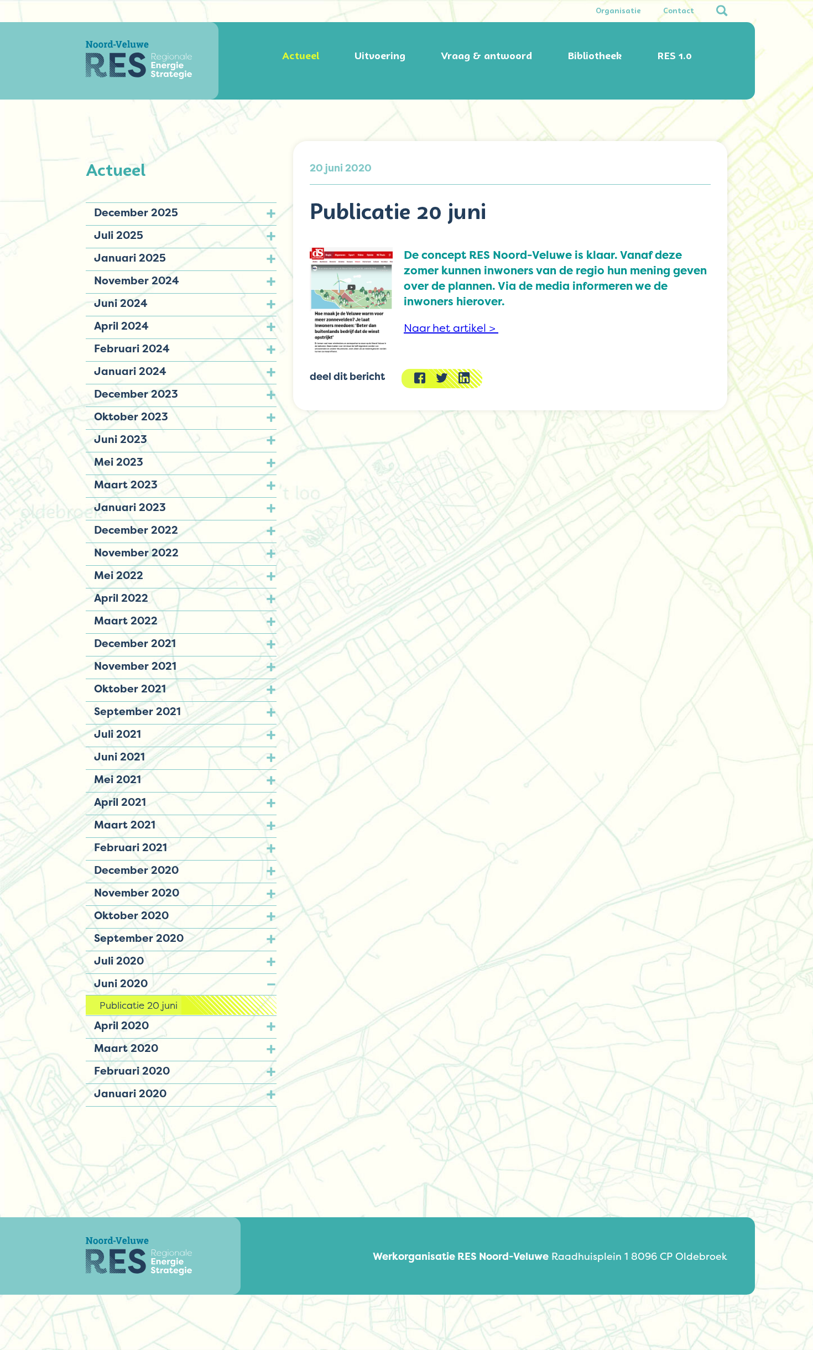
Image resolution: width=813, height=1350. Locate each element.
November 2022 (136, 552)
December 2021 (135, 643)
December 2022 (136, 530)
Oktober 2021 (130, 688)
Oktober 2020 (131, 915)
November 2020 (136, 892)
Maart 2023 (126, 484)
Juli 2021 (117, 734)
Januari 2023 (130, 507)
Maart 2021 (124, 824)
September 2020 (139, 938)
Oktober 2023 (131, 416)
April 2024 (121, 326)
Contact (678, 11)
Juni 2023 (120, 439)
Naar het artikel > (451, 328)
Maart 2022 (126, 620)
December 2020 (136, 870)
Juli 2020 (119, 960)
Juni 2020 (121, 983)
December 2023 (136, 394)
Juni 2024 (121, 303)
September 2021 (137, 711)
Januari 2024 (130, 371)
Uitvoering (380, 56)
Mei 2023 (118, 462)
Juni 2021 (119, 756)
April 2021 (120, 802)
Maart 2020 (126, 1048)
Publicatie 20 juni (139, 1005)
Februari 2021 (130, 847)
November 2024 (136, 280)
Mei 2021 (117, 779)
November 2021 (135, 666)
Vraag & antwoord (486, 56)
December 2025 (136, 212)
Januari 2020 (130, 1093)
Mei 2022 (118, 575)
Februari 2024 (132, 348)
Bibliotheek (594, 56)
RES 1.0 (674, 56)
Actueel (300, 56)
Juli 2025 (118, 235)
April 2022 (121, 598)
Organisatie (618, 11)
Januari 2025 (130, 258)
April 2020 (121, 1025)
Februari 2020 (132, 1071)
